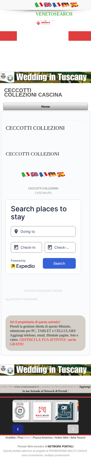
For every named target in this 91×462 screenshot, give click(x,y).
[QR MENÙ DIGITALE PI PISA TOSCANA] (64, 411)
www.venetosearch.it (26, 386)
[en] (47, 4)
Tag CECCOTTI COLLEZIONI (21, 299)
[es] (74, 4)
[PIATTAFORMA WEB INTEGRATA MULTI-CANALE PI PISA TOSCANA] (20, 411)
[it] (38, 4)
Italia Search (77, 437)
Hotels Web (61, 437)
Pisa (20, 437)
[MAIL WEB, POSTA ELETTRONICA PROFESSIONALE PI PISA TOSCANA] (42, 411)
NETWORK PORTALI (60, 446)
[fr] (56, 4)
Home (45, 106)
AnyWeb (11, 437)
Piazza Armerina (43, 437)
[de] (65, 4)
